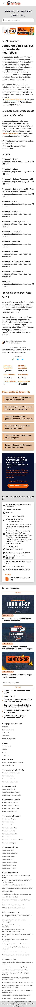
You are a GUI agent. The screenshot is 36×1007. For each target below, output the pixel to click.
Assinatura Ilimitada (8, 765)
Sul (22, 15)
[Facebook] (18, 359)
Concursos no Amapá (8, 856)
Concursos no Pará (7, 859)
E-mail (4, 752)
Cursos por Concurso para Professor (13, 762)
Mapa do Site (20, 1006)
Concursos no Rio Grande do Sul (11, 795)
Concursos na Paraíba (8, 831)
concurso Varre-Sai (10, 134)
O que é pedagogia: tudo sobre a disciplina (14, 970)
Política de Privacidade (8, 738)
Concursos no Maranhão (9, 828)
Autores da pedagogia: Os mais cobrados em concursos (15, 947)
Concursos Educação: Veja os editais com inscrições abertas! (17, 963)
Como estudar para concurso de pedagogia (15, 967)
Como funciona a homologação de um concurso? (16, 995)
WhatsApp (5, 755)
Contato (4, 749)
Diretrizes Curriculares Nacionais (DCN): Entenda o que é (16, 901)
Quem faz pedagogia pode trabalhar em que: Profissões (15, 973)
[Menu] (3, 3)
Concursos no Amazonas (9, 853)
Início (3, 41)
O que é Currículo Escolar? (10, 897)
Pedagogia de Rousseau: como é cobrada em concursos (15, 940)
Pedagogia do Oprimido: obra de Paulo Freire (15, 944)
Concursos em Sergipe (9, 843)
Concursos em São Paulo (9, 811)
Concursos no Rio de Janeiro (10, 808)
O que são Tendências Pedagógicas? (13, 905)
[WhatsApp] (13, 359)
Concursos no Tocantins (9, 868)
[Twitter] (22, 359)
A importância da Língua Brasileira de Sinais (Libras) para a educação (17, 991)
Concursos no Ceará (8, 825)
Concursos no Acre (7, 850)
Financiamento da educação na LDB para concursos (17, 888)
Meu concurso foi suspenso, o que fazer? (14, 998)
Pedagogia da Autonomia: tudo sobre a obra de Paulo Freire (17, 935)
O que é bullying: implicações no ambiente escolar (16, 894)
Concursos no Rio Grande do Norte (12, 840)
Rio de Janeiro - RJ (13, 41)
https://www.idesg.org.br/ (15, 100)
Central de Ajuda (7, 746)
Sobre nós (5, 726)
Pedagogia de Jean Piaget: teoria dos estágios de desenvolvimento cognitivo (16, 916)
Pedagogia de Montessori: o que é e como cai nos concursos (17, 925)
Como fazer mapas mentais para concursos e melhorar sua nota (15, 978)
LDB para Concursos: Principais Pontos (13, 908)
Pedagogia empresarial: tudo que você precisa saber (17, 982)
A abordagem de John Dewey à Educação (14, 952)
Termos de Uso (6, 735)
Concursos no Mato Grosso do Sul (12, 779)
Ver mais (18, 592)
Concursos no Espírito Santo (10, 802)
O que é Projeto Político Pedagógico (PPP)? (14, 885)
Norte (29, 11)
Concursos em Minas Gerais (10, 805)
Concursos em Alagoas (9, 819)
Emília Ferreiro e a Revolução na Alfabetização (15, 955)
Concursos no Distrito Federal (11, 773)
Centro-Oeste (9, 11)
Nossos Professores (8, 730)
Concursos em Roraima (9, 865)
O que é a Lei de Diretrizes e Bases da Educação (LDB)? (16, 876)
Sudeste (14, 15)
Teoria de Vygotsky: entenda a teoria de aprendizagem (13, 920)
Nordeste (20, 11)
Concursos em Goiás (8, 776)
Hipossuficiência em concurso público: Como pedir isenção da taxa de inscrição (17, 986)
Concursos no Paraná (8, 789)
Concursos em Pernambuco (10, 834)
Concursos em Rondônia (9, 862)
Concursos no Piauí (8, 837)
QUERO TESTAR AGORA (18, 486)
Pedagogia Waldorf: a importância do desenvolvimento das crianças (13, 930)
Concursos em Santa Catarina (11, 792)
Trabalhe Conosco (7, 732)
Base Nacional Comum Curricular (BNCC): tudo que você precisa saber (17, 881)
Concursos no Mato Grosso (10, 782)
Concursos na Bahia (8, 822)
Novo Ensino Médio (8, 891)
